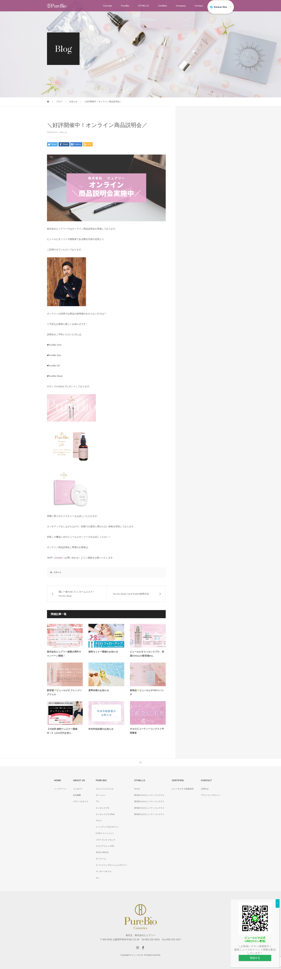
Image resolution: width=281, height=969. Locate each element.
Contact (199, 5)
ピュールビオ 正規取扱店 (183, 789)
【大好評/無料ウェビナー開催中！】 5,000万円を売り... (62, 731)
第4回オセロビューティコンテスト (149, 814)
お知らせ (63, 132)
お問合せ (205, 789)
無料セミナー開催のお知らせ (103, 651)
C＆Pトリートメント (105, 833)
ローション (101, 795)
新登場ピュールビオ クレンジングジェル (64, 692)
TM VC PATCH (102, 852)
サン (98, 878)
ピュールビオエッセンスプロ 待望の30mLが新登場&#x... (147, 653)
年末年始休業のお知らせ (101, 728)
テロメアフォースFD (105, 846)
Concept (107, 5)
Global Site (220, 7)
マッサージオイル (103, 871)
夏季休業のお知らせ (98, 690)
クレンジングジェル (104, 789)
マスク (99, 820)
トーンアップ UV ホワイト (107, 827)
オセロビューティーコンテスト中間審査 (147, 730)
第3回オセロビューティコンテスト (149, 808)
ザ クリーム (101, 859)
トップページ (60, 789)
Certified (162, 5)
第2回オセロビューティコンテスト (149, 801)
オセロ (137, 789)
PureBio (125, 5)
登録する (255, 958)
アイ (98, 801)
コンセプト (78, 789)
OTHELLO (143, 5)
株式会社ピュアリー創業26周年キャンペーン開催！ (64, 653)
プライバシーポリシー (210, 795)
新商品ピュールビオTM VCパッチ (147, 692)
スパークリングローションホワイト (111, 865)
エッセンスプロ (102, 808)
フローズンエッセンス (105, 840)
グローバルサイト (81, 801)
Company (181, 5)
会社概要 (77, 795)
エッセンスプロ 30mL (105, 814)
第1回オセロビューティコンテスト (149, 795)
